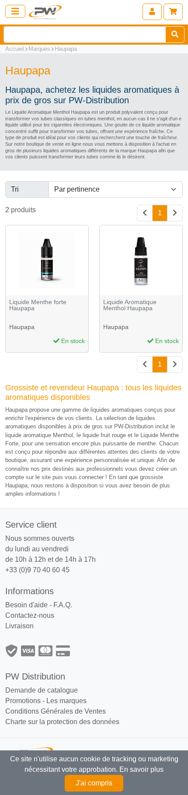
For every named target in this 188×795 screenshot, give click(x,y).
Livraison (19, 626)
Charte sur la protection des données (62, 721)
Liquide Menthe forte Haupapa (37, 305)
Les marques (66, 700)
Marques (39, 49)
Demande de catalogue (41, 690)
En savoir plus (141, 769)
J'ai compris (94, 783)
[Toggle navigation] (15, 11)
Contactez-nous (29, 615)
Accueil (14, 49)
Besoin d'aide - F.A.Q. (38, 605)
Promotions (23, 700)
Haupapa (66, 49)
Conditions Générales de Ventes (55, 711)
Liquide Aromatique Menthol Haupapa (130, 305)
